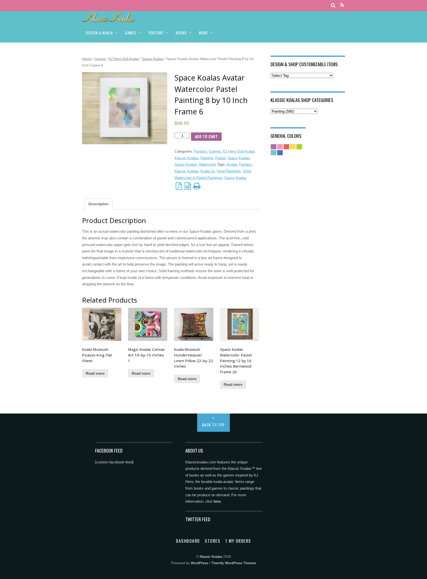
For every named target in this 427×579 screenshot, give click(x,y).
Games (100, 59)
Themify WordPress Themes (233, 563)
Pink (280, 146)
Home (86, 59)
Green (299, 146)
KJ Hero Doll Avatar (124, 59)
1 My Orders (238, 541)
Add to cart (206, 136)
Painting (206, 158)
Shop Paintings (228, 171)
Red (286, 146)
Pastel (220, 158)
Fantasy (200, 151)
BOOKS (181, 32)
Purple (274, 146)
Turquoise (274, 152)
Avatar (232, 164)
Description (98, 204)
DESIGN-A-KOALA (99, 32)
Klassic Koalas (186, 158)
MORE (203, 32)
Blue (280, 152)
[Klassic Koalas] (108, 19)
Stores (212, 541)
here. (218, 501)
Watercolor (207, 164)
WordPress (199, 563)
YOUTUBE (156, 32)
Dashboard (188, 541)
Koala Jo (207, 171)
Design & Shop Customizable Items (304, 64)
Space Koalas (153, 59)
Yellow (293, 146)
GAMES (130, 32)
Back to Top (213, 424)
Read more (95, 373)
